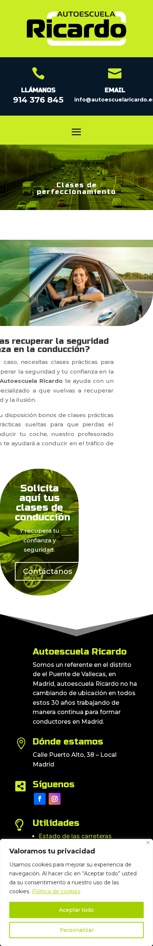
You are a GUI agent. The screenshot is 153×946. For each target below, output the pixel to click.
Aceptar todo (76, 910)
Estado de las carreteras (75, 836)
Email (115, 90)
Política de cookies (56, 891)
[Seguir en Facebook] (40, 799)
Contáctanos (47, 571)
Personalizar (77, 930)
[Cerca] (148, 842)
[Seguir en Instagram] (55, 799)
